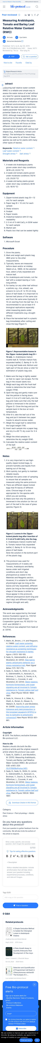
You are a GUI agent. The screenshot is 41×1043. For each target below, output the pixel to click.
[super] (14, 856)
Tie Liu (15, 50)
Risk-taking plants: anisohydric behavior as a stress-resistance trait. (20, 663)
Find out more (26, 1040)
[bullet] (21, 856)
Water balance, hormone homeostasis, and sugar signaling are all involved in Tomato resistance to (22, 687)
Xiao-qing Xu (25, 50)
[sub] (18, 856)
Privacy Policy (21, 1023)
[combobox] (20, 897)
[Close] (34, 984)
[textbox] (20, 897)
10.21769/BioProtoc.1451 (16, 768)
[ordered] (25, 856)
